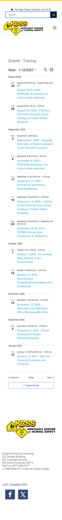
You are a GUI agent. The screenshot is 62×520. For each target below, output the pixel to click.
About (27, 9)
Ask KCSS (46, 9)
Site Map (19, 9)
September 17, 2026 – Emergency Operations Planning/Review (31, 184)
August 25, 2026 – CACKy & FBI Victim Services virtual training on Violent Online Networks (33, 116)
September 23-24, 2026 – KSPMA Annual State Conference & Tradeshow (32, 232)
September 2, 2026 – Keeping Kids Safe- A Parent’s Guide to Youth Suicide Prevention (35, 144)
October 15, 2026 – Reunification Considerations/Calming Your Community (35, 280)
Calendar (36, 9)
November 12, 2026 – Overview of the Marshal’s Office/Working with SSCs (32, 308)
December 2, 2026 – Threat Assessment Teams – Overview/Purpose (33, 334)
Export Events (32, 385)
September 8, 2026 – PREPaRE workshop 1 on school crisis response (32, 164)
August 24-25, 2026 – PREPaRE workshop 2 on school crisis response (32, 93)
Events (14, 60)
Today (31, 377)
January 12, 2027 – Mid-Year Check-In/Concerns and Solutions (33, 360)
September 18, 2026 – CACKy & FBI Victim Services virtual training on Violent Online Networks (34, 207)
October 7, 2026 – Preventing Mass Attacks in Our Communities (34, 258)
